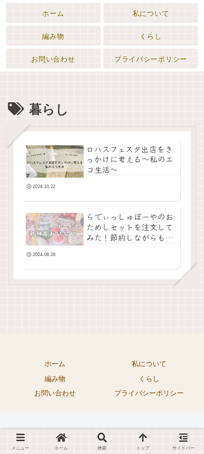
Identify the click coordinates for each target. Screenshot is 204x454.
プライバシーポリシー (149, 393)
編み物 (55, 379)
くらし (149, 379)
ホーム (55, 364)
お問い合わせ (55, 393)
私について (149, 364)
